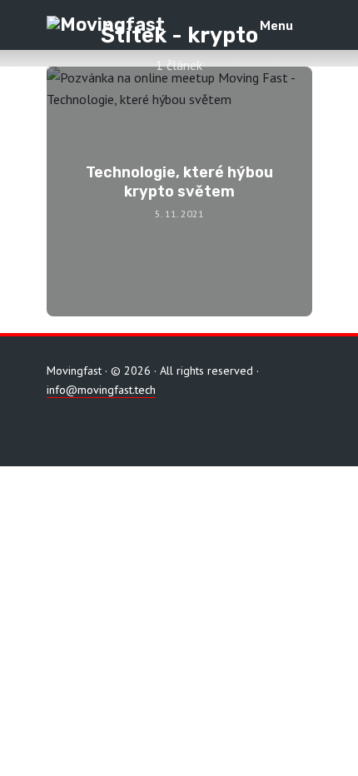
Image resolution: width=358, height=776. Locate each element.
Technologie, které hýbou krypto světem (179, 182)
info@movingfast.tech (101, 389)
